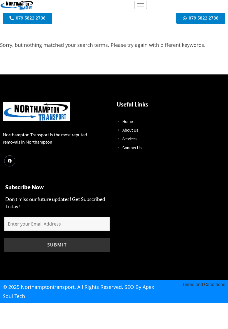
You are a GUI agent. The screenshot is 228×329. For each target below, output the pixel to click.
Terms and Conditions (203, 284)
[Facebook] (9, 160)
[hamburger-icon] (140, 5)
